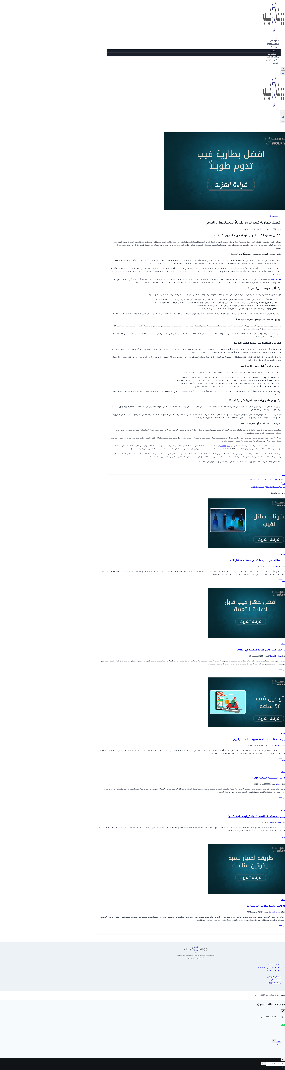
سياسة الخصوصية (273, 971)
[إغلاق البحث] (283, 1059)
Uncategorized (275, 216)
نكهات (278, 1042)
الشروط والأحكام (274, 964)
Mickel (278, 784)
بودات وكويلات (273, 57)
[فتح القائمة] (282, 112)
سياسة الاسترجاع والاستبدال (269, 968)
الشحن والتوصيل (274, 977)
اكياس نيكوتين (272, 60)
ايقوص (276, 63)
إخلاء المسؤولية (274, 983)
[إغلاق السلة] (283, 1011)
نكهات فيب (273, 51)
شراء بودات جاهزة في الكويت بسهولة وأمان (268, 485)
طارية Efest (225, 446)
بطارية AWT (276, 279)
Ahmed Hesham (266, 229)
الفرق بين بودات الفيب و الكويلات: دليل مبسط (267, 478)
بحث (263, 1063)
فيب (277, 38)
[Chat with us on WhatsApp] (283, 1025)
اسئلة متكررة (276, 980)
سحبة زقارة (274, 41)
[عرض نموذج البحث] (283, 69)
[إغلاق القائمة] (284, 1028)
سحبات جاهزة (273, 44)
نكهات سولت (272, 54)
